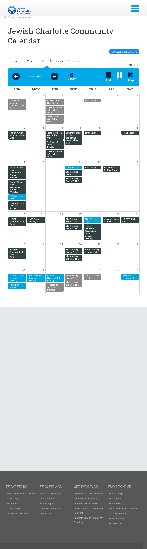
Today (72, 78)
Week (30, 61)
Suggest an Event (124, 51)
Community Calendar (20, 17)
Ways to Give (119, 486)
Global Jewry (12, 498)
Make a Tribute (115, 503)
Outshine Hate (13, 508)
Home (5, 17)
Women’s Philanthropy (85, 498)
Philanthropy (12, 503)
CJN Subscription (117, 513)
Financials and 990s (50, 508)
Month (46, 60)
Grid (119, 80)
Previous (16, 76)
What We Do (16, 486)
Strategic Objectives (50, 493)
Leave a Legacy (116, 518)
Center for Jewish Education (20, 493)
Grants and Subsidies (17, 513)
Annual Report (47, 503)
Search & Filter (65, 61)
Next (54, 76)
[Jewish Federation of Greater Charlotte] (20, 9)
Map (131, 80)
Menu (135, 8)
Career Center (47, 513)
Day (15, 61)
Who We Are (51, 486)
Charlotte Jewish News (86, 503)
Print (135, 64)
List (108, 80)
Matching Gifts (115, 523)
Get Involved (86, 486)
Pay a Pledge (114, 498)
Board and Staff (48, 498)
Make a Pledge (115, 493)
